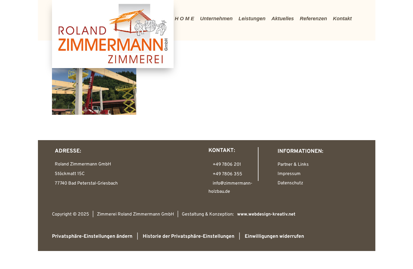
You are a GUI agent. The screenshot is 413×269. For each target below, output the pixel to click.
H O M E (184, 18)
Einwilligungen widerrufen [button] (274, 236)
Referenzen (313, 18)
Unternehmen (216, 18)
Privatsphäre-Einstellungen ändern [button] (92, 236)
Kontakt (342, 18)
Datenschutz (290, 183)
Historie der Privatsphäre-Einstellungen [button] (188, 236)
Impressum (289, 174)
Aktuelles (282, 18)
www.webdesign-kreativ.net (266, 214)
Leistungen (252, 18)
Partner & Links (293, 164)
